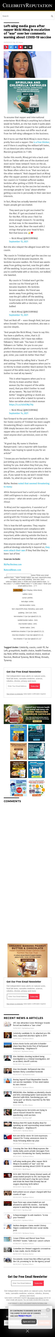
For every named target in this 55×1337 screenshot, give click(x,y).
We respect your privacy (35, 1298)
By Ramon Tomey (27, 1051)
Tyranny (8, 660)
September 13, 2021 (18, 241)
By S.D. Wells (27, 1187)
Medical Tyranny (20, 657)
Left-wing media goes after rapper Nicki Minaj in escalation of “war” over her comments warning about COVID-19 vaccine (31, 1163)
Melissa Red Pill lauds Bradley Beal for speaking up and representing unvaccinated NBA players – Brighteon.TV (32, 1125)
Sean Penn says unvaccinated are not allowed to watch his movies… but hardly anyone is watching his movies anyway (30, 1204)
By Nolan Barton (28, 1131)
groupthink (14, 650)
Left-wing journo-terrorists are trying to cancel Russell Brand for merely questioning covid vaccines (30, 1112)
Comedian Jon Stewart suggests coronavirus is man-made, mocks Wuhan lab (31, 1249)
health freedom (43, 650)
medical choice (33, 654)
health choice (27, 650)
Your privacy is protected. (15, 694)
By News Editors (28, 1038)
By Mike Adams (28, 1105)
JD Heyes (19, 42)
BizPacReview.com (13, 564)
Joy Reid (8, 654)
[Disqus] (27, 838)
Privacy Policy (24, 1316)
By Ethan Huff (27, 1118)
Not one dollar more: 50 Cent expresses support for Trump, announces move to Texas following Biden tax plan (30, 1138)
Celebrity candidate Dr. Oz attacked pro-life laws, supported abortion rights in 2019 (31, 1034)
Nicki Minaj (34, 657)
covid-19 (41, 647)
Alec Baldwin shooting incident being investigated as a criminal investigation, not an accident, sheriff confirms (31, 1059)
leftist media (19, 654)
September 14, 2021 (18, 413)
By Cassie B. (27, 1064)
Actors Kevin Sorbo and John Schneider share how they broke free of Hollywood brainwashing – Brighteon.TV (30, 1046)
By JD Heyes (27, 1169)
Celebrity (23, 647)
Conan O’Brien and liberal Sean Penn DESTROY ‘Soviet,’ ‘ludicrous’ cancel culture (31, 1239)
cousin (32, 647)
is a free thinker (41, 142)
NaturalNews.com (12, 570)
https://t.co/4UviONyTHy (21, 404)
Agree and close (29, 1322)
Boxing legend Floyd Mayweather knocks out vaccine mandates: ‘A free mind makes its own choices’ (31, 1082)
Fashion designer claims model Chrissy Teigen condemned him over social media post (30, 1228)
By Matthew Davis (28, 1028)
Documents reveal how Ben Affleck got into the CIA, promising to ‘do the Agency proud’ (31, 1260)
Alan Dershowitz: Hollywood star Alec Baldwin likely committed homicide (29, 1070)
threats (45, 657)
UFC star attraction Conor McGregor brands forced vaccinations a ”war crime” (31, 1024)
